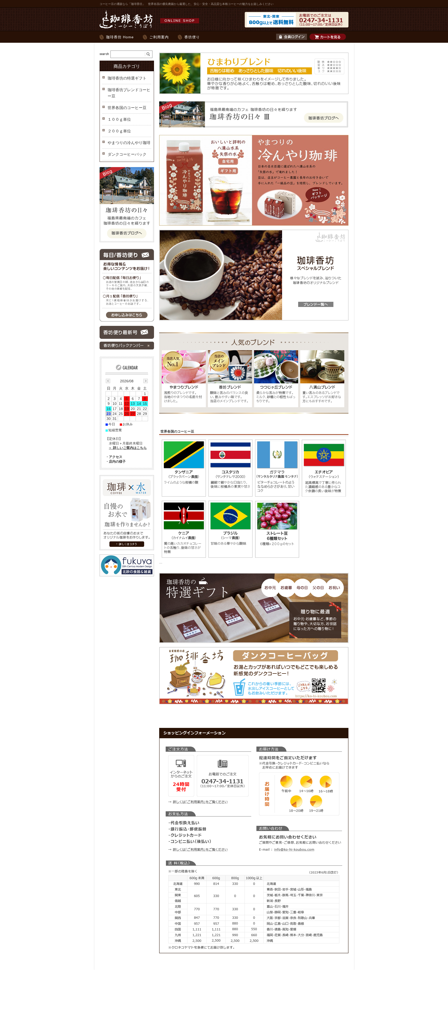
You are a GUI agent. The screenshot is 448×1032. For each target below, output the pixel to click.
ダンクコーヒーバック (127, 154)
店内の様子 (117, 461)
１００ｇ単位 (119, 119)
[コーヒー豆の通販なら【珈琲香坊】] (151, 28)
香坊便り (192, 37)
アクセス (115, 457)
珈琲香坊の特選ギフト (127, 78)
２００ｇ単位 (119, 131)
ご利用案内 (159, 37)
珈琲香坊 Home (120, 37)
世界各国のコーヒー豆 (127, 107)
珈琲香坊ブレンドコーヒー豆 (129, 93)
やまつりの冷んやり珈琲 (129, 142)
